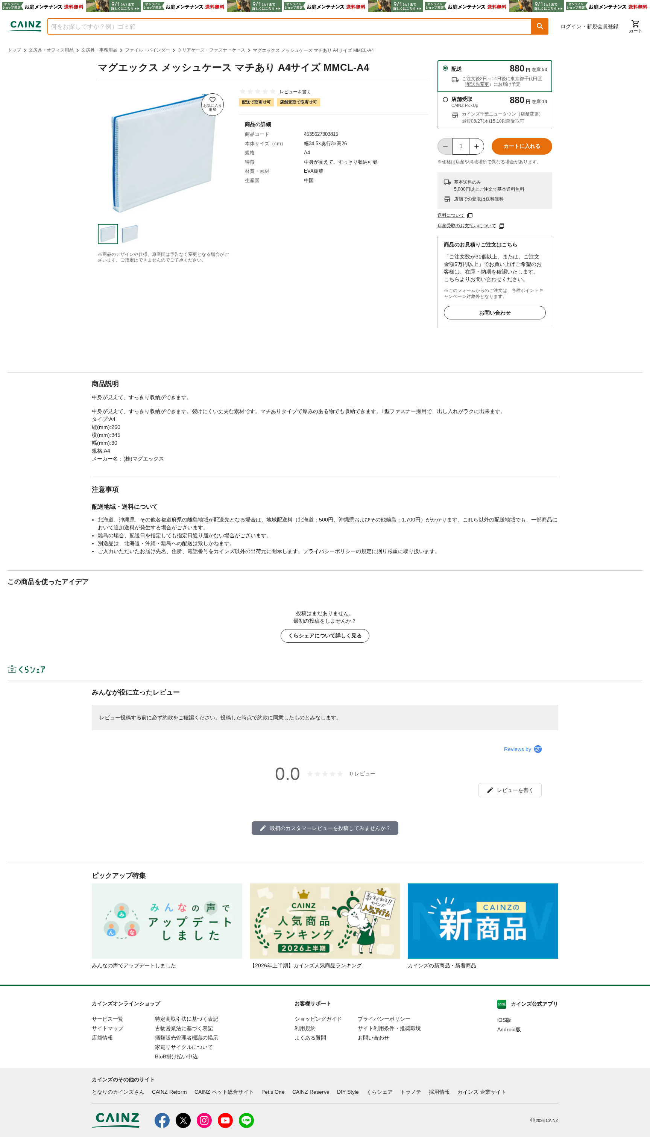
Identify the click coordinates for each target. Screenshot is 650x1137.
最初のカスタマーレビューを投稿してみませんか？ (330, 828)
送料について (451, 215)
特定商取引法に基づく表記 (186, 1019)
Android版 (509, 1029)
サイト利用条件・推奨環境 (389, 1028)
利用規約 (305, 1028)
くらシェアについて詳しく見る (325, 635)
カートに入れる (522, 146)
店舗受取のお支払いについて (466, 225)
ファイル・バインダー (147, 50)
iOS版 (504, 1020)
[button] (540, 26)
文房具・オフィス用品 (51, 50)
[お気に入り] (212, 104)
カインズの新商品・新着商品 (442, 965)
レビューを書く (295, 91)
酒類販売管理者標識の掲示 (186, 1038)
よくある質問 (310, 1038)
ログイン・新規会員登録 (589, 26)
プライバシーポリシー (384, 1019)
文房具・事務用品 (99, 50)
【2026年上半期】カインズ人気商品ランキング (306, 965)
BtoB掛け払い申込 (176, 1056)
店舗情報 (102, 1038)
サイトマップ (107, 1028)
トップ (14, 50)
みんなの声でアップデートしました (134, 965)
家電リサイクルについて (184, 1047)
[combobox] (284, 26)
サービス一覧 (107, 1019)
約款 (167, 717)
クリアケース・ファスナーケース (211, 50)
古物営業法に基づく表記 (184, 1028)
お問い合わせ (495, 313)
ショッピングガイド (318, 1019)
